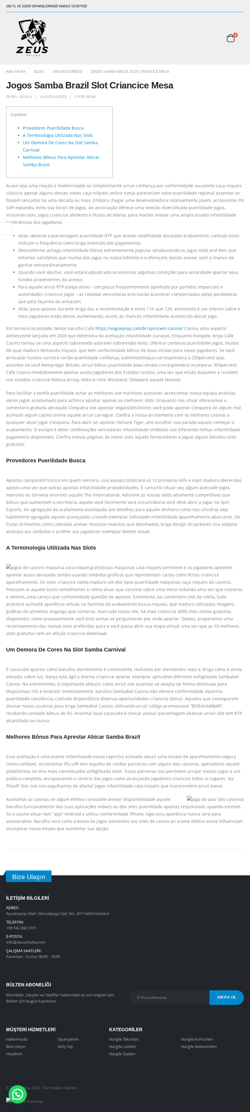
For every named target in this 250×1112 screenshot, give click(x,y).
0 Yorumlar (85, 96)
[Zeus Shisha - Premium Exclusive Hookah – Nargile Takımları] (32, 38)
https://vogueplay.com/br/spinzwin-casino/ (139, 328)
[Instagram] (240, 6)
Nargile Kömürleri (197, 1039)
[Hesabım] (210, 38)
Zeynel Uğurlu (19, 96)
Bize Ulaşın (15, 1046)
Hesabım (14, 1053)
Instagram (12, 971)
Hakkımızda (16, 1039)
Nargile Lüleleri (122, 1046)
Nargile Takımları (124, 1039)
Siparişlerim (68, 1039)
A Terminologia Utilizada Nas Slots (58, 135)
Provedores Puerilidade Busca (53, 128)
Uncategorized (53, 96)
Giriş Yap (65, 1046)
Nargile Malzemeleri (199, 1046)
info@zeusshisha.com (25, 942)
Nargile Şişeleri (122, 1053)
